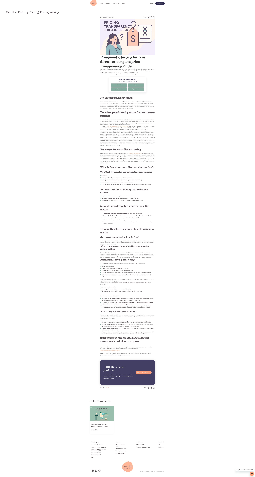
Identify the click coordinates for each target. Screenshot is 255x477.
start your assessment (143, 372)
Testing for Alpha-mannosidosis (99, 447)
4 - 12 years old (136, 85)
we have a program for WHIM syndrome (118, 126)
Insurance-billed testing (97, 444)
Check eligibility (160, 3)
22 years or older (136, 89)
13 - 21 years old (119, 89)
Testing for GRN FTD (96, 452)
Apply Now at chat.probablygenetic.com (110, 350)
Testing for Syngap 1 (96, 454)
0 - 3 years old (119, 85)
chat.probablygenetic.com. (135, 153)
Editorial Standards (120, 453)
